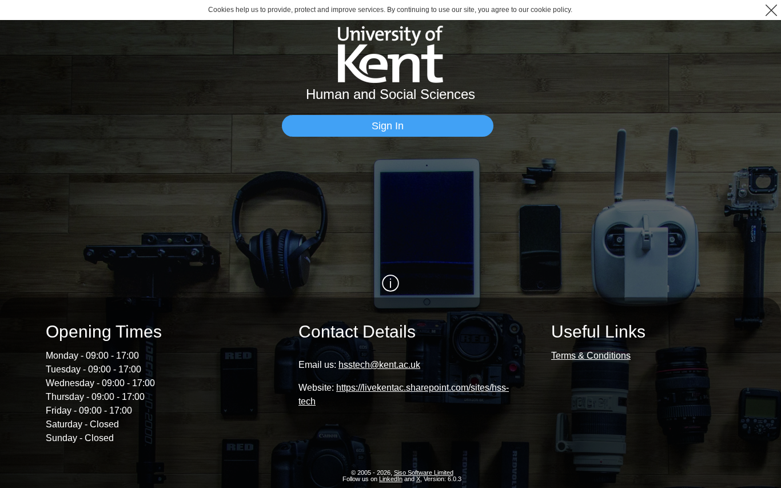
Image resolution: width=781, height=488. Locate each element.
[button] (771, 10)
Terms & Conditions (591, 355)
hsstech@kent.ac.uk (379, 365)
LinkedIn (391, 478)
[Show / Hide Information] (390, 283)
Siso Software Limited (423, 472)
